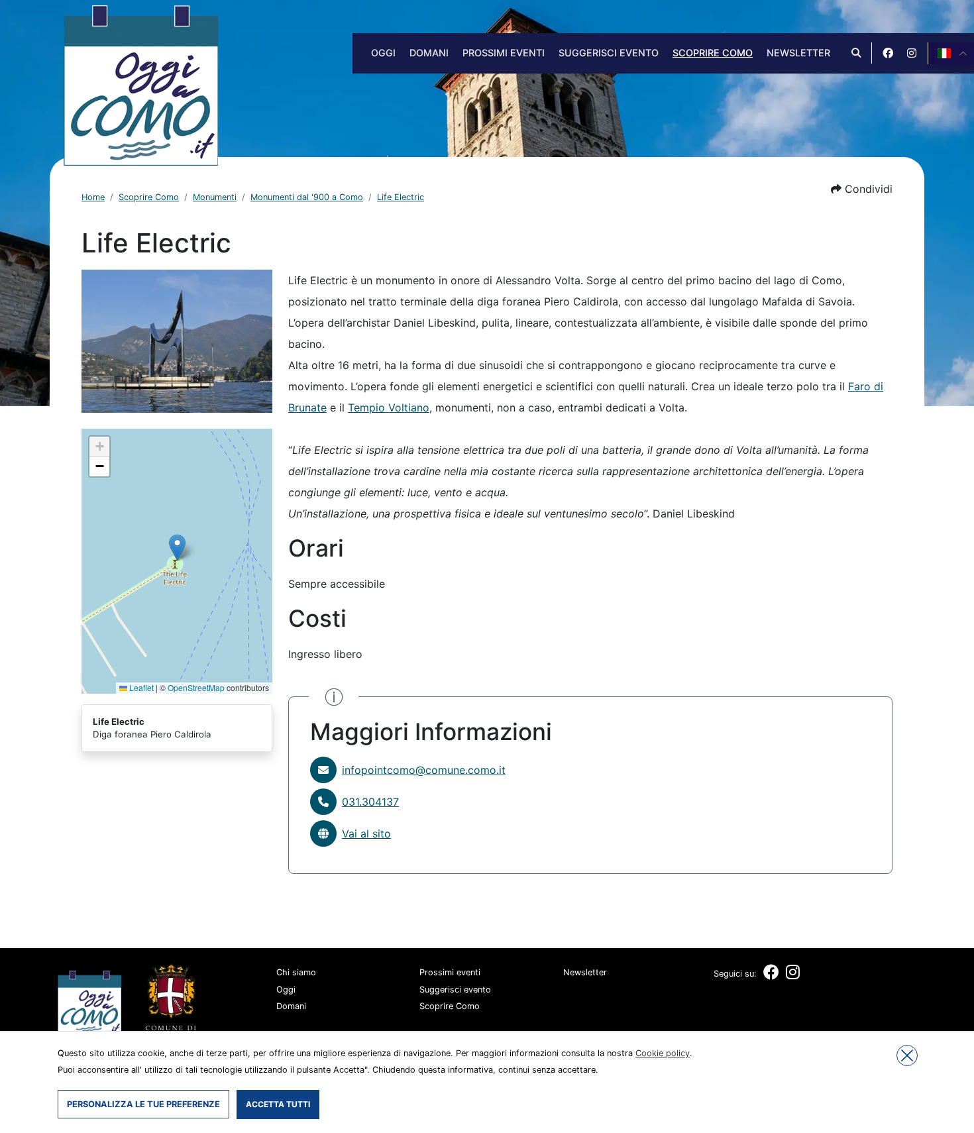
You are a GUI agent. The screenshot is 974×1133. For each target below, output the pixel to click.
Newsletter (798, 52)
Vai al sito (366, 833)
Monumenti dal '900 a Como (306, 197)
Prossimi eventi (503, 52)
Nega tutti (907, 1055)
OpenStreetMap (196, 687)
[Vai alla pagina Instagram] (911, 53)
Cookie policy (662, 1053)
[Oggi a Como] (141, 84)
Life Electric (400, 197)
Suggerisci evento (609, 52)
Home (93, 197)
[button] (862, 188)
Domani (429, 52)
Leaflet (140, 687)
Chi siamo (296, 972)
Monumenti (215, 197)
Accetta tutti (278, 1104)
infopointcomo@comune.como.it (424, 770)
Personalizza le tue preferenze (143, 1104)
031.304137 (370, 801)
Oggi (383, 52)
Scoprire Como (713, 52)
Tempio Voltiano (388, 407)
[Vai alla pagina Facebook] (888, 53)
